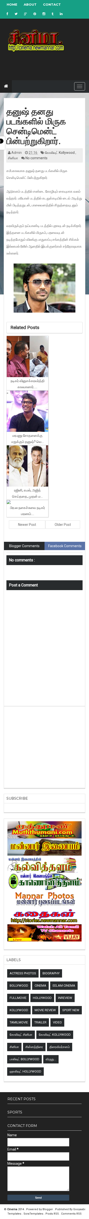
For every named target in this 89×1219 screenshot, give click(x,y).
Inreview (65, 998)
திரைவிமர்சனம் (59, 1047)
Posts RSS (52, 1213)
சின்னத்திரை (34, 1047)
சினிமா (13, 158)
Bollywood (19, 985)
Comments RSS (71, 1213)
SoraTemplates (33, 1213)
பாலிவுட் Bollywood (24, 1059)
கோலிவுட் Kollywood (60, 153)
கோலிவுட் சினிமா (21, 1034)
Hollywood (42, 998)
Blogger (48, 1209)
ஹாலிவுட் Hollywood (25, 1071)
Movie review (45, 1010)
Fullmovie (18, 998)
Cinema (40, 985)
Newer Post (27, 525)
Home (12, 4)
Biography (51, 973)
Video (57, 1022)
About (30, 4)
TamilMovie (19, 1022)
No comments (36, 158)
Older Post (63, 525)
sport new (70, 1010)
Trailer (40, 1022)
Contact (52, 4)
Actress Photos (23, 973)
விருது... (51, 1059)
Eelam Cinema (64, 985)
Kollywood (19, 1010)
